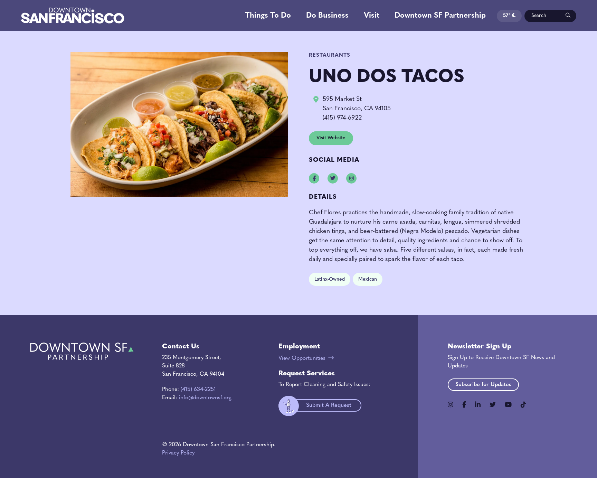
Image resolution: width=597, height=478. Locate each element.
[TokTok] (523, 405)
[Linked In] (478, 405)
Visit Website (330, 138)
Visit (371, 16)
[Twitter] (493, 405)
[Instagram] (450, 405)
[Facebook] (464, 405)
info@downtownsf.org (205, 398)
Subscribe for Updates (483, 384)
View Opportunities (301, 358)
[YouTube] (508, 405)
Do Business (327, 16)
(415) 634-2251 (198, 389)
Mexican (367, 279)
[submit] (567, 16)
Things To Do (268, 16)
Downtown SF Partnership (440, 16)
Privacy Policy (178, 453)
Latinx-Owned (329, 279)
